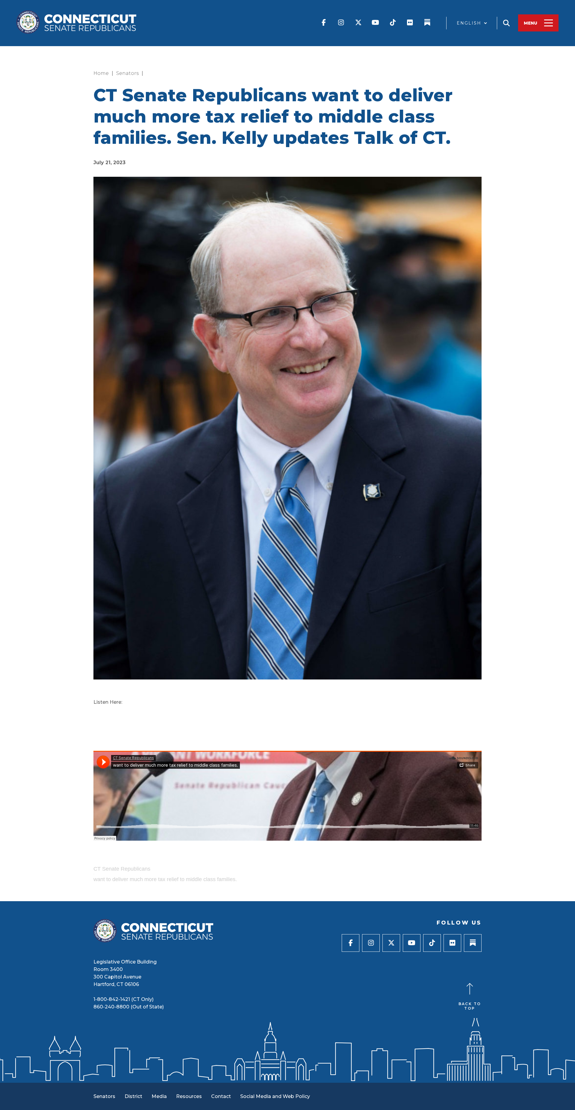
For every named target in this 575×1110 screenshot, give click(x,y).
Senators (127, 73)
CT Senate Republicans (121, 869)
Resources (189, 1096)
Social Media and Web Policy (275, 1096)
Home (101, 73)
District (133, 1096)
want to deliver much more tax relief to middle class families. (165, 879)
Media (159, 1096)
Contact (221, 1096)
